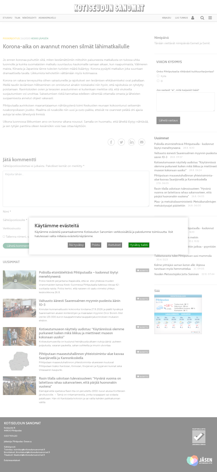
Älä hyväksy (76, 245)
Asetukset (114, 245)
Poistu (96, 245)
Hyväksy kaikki (139, 245)
